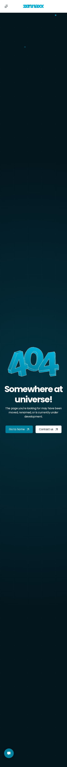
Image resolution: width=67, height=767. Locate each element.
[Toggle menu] (6, 6)
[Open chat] (9, 753)
